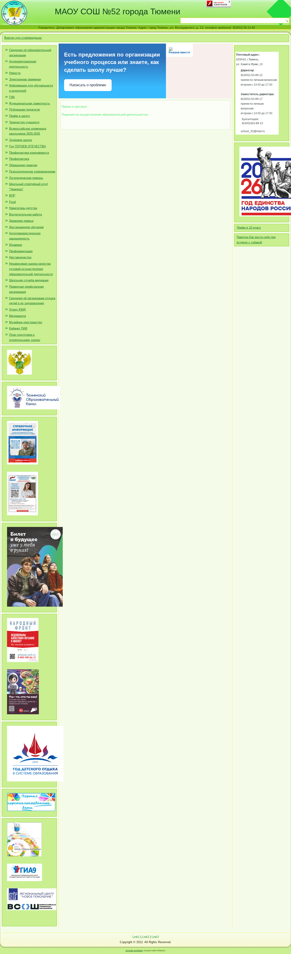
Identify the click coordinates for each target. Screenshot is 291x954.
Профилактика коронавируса (29, 152)
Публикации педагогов (24, 109)
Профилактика (19, 159)
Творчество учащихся (24, 122)
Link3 (155, 937)
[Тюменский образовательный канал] (33, 411)
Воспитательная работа (25, 214)
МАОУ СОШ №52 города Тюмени (117, 11)
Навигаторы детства (23, 208)
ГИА (12, 97)
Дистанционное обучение (26, 227)
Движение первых (21, 220)
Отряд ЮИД (17, 309)
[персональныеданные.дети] (31, 812)
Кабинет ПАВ (18, 328)
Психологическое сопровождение (32, 171)
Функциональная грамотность (29, 103)
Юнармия (15, 245)
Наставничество (20, 257)
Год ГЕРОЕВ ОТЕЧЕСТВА (27, 146)
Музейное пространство (25, 322)
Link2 (145, 937)
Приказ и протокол (76, 106)
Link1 (136, 937)
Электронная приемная (25, 79)
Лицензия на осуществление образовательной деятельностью (105, 114)
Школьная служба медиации (28, 280)
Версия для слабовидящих (23, 38)
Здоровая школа (20, 140)
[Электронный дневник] (24, 858)
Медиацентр (17, 316)
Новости (14, 73)
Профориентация (21, 251)
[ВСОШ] (31, 912)
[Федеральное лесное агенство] (19, 376)
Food (12, 202)
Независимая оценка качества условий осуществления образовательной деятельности (31, 269)
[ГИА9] (24, 883)
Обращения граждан (23, 165)
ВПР (12, 195)
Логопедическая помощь (26, 178)
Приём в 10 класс (249, 227)
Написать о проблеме (88, 85)
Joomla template (134, 950)
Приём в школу (19, 116)
